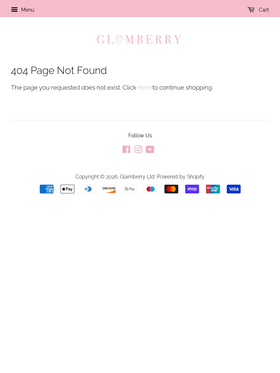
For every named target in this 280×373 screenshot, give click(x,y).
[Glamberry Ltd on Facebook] (126, 151)
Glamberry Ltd (137, 176)
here (144, 87)
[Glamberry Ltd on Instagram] (138, 151)
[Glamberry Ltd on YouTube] (150, 151)
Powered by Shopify (181, 176)
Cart (263, 10)
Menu (27, 10)
